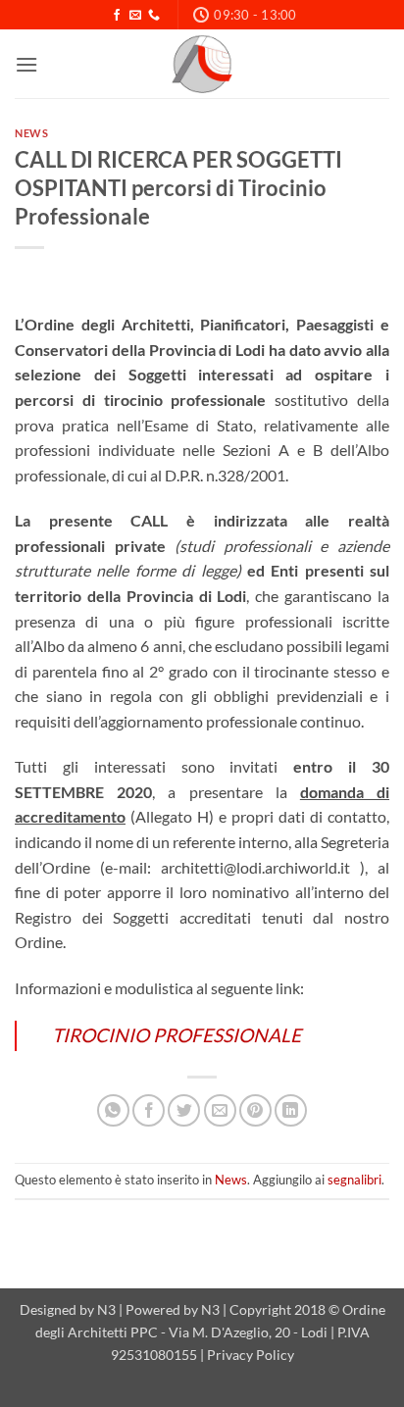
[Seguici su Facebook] (117, 16)
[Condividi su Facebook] (148, 1110)
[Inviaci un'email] (135, 16)
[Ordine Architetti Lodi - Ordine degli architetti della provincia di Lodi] (202, 63)
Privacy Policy (250, 1354)
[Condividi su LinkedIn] (291, 1110)
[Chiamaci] (154, 16)
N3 (106, 1309)
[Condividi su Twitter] (184, 1110)
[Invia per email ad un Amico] (220, 1110)
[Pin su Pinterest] (255, 1110)
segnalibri (354, 1179)
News (31, 132)
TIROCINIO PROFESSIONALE (176, 1035)
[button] (26, 64)
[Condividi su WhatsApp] (113, 1110)
